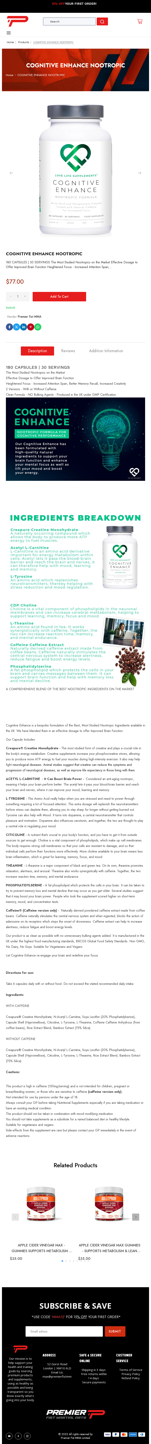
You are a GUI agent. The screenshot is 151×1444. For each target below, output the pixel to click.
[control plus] (25, 296)
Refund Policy (131, 1378)
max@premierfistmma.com (61, 1376)
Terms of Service (130, 1370)
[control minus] (10, 296)
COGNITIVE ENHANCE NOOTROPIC (41, 75)
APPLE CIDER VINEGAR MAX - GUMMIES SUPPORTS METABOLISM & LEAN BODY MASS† (41, 1248)
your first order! (74, 4)
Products (23, 42)
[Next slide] (135, 1217)
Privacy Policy (131, 1374)
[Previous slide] (15, 1217)
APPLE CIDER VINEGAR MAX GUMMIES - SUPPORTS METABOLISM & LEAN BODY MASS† (109, 1248)
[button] (139, 172)
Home (10, 42)
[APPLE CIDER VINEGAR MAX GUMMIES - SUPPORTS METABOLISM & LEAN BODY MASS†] (109, 1206)
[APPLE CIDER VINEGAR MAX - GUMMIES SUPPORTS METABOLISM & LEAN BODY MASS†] (41, 1206)
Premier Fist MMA (29, 316)
